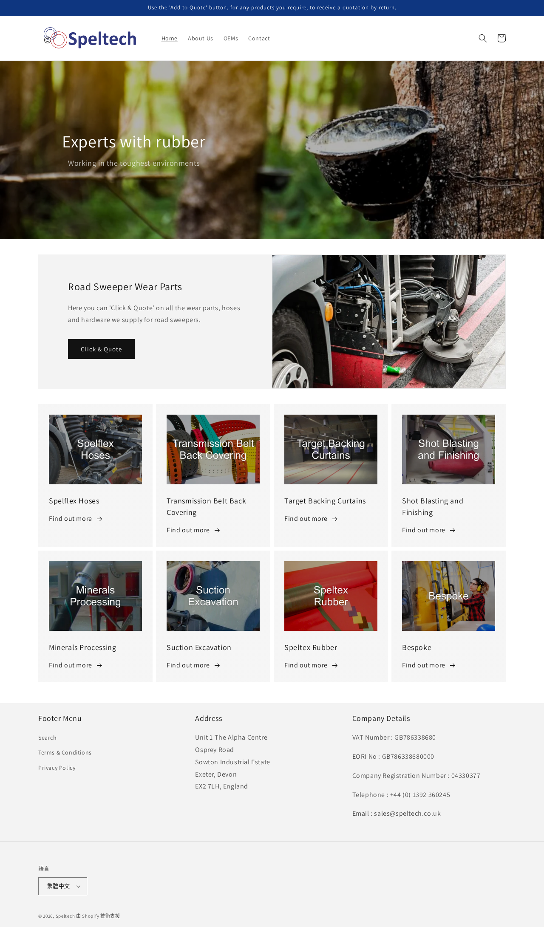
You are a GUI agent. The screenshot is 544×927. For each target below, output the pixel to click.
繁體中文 (58, 886)
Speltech (65, 916)
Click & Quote (101, 349)
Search (47, 737)
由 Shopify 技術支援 (98, 916)
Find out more (70, 518)
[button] (482, 38)
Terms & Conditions (65, 752)
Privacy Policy (56, 768)
